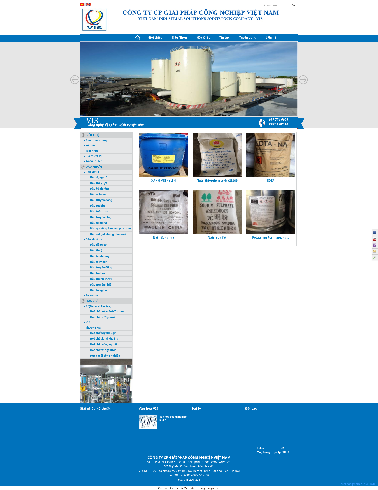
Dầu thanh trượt (100, 279)
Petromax (91, 295)
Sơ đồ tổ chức (94, 161)
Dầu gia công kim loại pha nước (110, 228)
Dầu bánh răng (99, 188)
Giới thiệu (155, 37)
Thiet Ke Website (184, 488)
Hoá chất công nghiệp (104, 344)
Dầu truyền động (100, 200)
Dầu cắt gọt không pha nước (108, 234)
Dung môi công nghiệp (104, 356)
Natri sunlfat (217, 238)
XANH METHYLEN (163, 180)
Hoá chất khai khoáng (103, 338)
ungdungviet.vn (210, 488)
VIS (87, 322)
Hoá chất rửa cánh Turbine (106, 311)
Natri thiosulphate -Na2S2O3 (217, 180)
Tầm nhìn (91, 151)
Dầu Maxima (93, 239)
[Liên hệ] (375, 251)
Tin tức (224, 37)
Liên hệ (271, 37)
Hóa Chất (203, 37)
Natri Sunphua (163, 238)
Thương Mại (93, 328)
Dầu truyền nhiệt (100, 217)
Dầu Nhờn (179, 37)
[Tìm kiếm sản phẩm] (375, 257)
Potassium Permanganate (270, 238)
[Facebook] (375, 233)
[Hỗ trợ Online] (375, 245)
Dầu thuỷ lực (98, 183)
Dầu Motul (92, 172)
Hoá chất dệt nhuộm (103, 333)
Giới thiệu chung (96, 140)
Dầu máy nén (98, 194)
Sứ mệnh (91, 145)
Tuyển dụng (247, 37)
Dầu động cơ (98, 177)
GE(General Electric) (98, 306)
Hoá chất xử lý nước (102, 317)
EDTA (270, 180)
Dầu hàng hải (98, 223)
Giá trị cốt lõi (93, 156)
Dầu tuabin (97, 206)
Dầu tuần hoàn (99, 211)
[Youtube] (375, 239)
